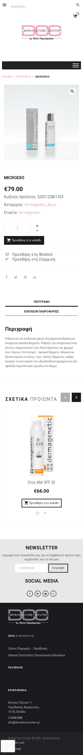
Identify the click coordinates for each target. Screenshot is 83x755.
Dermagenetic (35, 204)
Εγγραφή (58, 568)
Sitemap (16, 749)
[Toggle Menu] (76, 65)
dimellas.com (16, 742)
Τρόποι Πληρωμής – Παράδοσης (28, 648)
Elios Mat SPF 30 (41, 482)
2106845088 (15, 718)
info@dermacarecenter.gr (24, 722)
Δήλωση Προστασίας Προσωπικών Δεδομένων (36, 655)
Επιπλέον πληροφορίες (41, 311)
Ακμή (52, 204)
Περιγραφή (42, 301)
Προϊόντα (24, 76)
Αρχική (7, 76)
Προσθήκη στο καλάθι (27, 240)
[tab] (41, 302)
